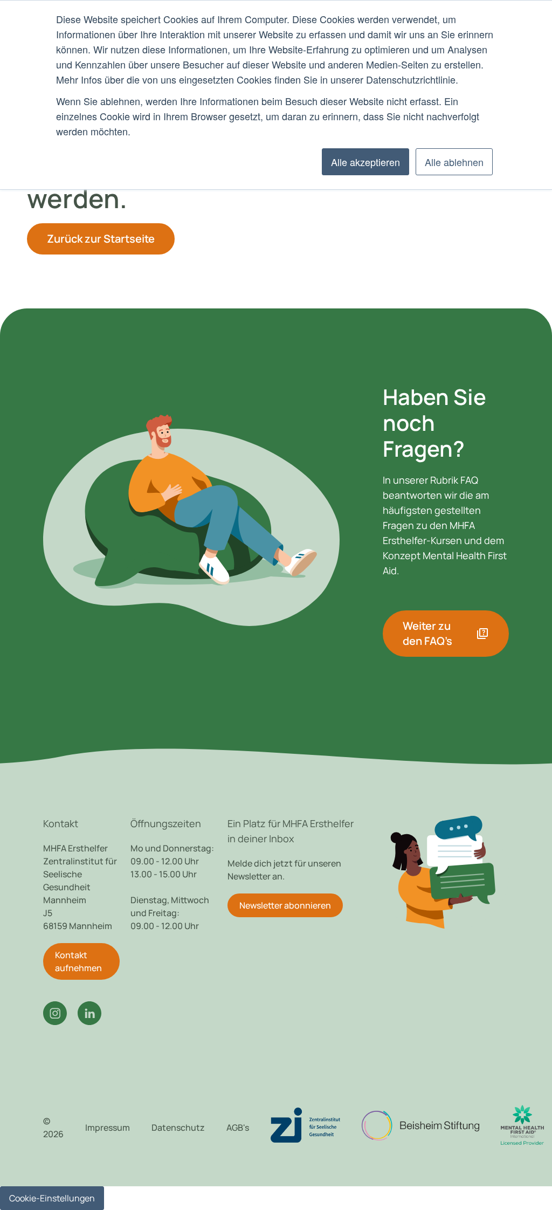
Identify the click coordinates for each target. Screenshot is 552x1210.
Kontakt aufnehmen (78, 961)
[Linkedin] (89, 1013)
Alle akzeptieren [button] (365, 162)
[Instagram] (55, 1013)
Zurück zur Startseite (101, 238)
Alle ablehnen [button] (454, 162)
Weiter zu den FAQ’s (446, 633)
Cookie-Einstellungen (52, 1198)
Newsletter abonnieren (285, 905)
